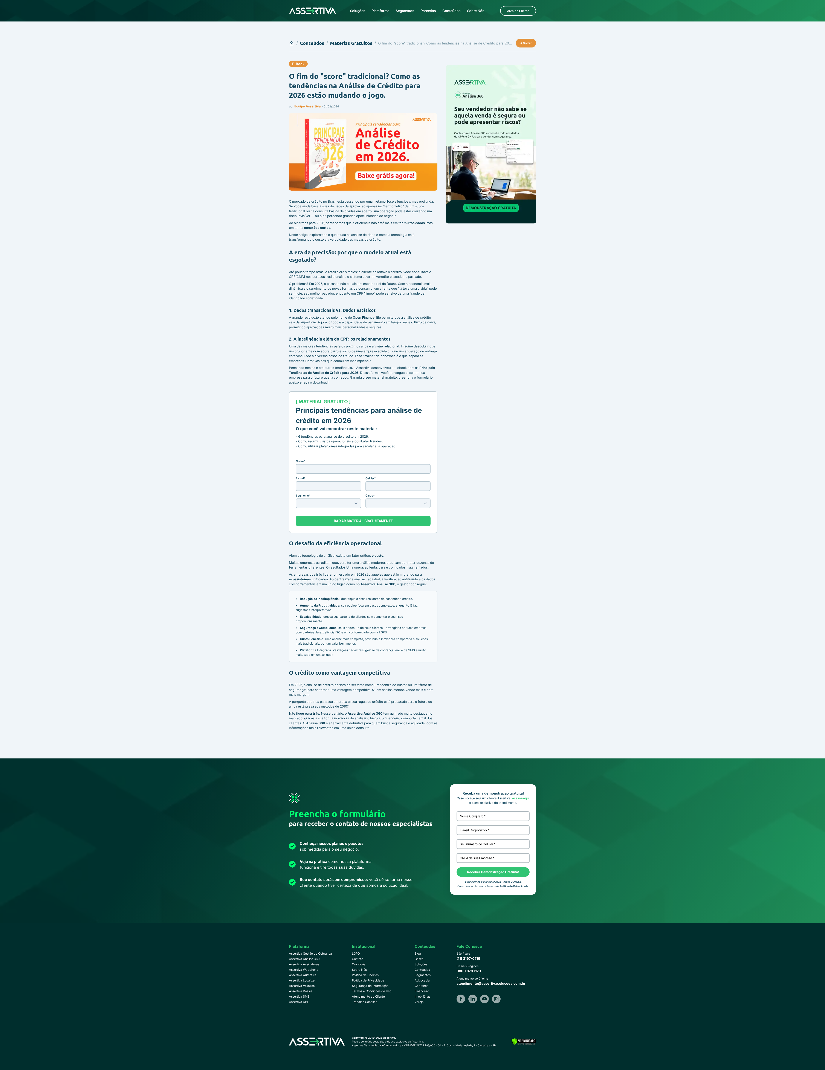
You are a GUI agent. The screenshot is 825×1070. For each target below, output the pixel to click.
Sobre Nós (475, 11)
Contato (357, 959)
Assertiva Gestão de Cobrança (310, 953)
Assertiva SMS (299, 996)
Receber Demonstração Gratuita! (493, 872)
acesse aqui (521, 798)
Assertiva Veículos (302, 985)
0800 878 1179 (469, 971)
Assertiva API (298, 1002)
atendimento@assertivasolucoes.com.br (491, 983)
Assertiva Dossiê (300, 991)
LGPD (356, 953)
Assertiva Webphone (303, 969)
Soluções (421, 964)
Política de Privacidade (514, 886)
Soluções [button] (357, 11)
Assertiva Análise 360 (304, 959)
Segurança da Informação (370, 985)
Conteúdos (451, 11)
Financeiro (422, 991)
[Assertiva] (312, 11)
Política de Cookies (365, 975)
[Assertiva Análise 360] (491, 144)
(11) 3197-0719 (468, 958)
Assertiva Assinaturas (304, 964)
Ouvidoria (358, 964)
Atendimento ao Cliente (368, 996)
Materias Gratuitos (351, 43)
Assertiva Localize (302, 980)
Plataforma (380, 11)
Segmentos (405, 11)
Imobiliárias (422, 996)
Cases (419, 959)
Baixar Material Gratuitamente (363, 521)
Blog (418, 953)
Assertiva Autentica (302, 975)
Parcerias (428, 11)
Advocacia (422, 980)
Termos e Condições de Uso (371, 991)
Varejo (419, 1002)
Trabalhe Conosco (364, 1002)
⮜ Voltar (526, 43)
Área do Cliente (518, 11)
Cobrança (421, 985)
